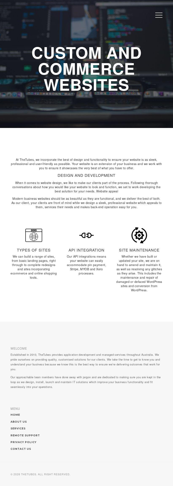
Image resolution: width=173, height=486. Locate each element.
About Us (19, 421)
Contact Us (21, 448)
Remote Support (25, 435)
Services (18, 428)
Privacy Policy (23, 442)
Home (15, 414)
